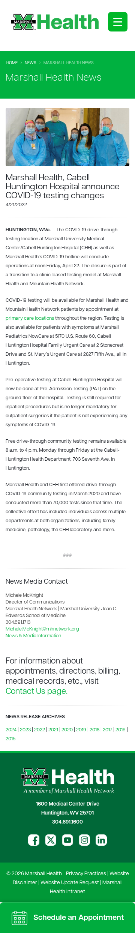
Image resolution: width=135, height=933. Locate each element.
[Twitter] (50, 840)
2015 (10, 739)
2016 (121, 730)
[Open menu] (118, 21)
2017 (107, 730)
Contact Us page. (37, 691)
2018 (94, 730)
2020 (67, 730)
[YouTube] (67, 840)
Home (12, 63)
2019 (81, 730)
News (30, 63)
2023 (25, 730)
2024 (11, 730)
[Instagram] (84, 840)
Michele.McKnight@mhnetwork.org (42, 629)
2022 (39, 730)
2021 (53, 730)
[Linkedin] (101, 840)
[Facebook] (33, 840)
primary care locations (30, 318)
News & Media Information (33, 635)
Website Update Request (69, 883)
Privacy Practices (86, 874)
